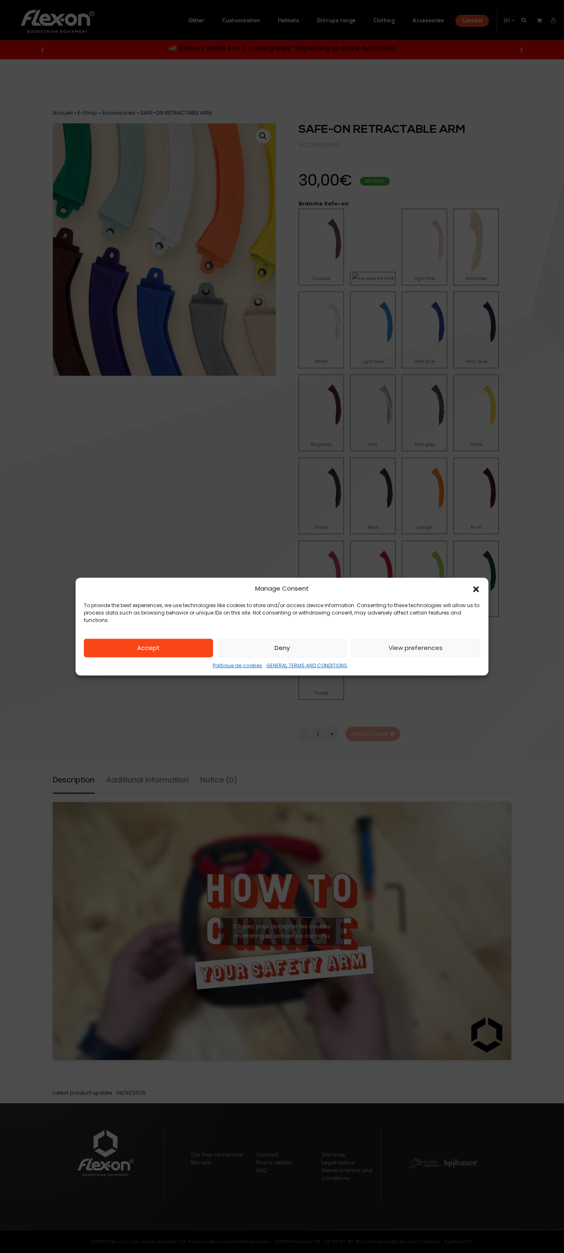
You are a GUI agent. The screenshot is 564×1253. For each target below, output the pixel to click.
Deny (282, 647)
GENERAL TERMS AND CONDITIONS (306, 665)
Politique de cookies (237, 665)
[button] (476, 588)
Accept (148, 647)
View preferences (416, 647)
